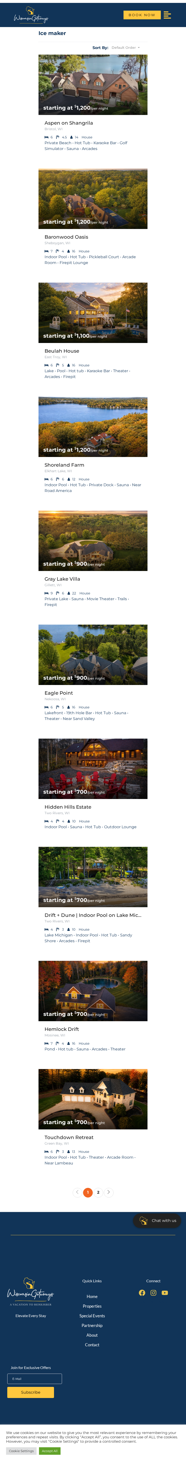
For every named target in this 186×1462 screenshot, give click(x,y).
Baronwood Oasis (66, 237)
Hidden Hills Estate (68, 807)
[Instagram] (153, 1293)
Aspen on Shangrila (69, 123)
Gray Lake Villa (62, 579)
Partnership (92, 1325)
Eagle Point (59, 693)
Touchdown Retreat (69, 1137)
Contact (92, 1344)
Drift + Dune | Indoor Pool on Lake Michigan (93, 915)
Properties (92, 1306)
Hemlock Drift (62, 1029)
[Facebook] (142, 1293)
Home (92, 1296)
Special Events (92, 1315)
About (92, 1335)
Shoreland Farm (64, 465)
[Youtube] (165, 1293)
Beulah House (62, 351)
